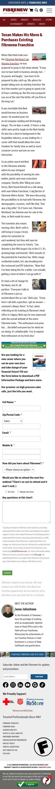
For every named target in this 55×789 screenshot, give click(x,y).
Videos (42, 24)
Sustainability (16, 24)
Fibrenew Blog (9, 726)
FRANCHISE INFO (38, 2)
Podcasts (37, 19)
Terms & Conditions (11, 747)
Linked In (20, 685)
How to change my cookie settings (26, 779)
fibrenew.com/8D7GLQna (23, 710)
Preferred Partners (11, 737)
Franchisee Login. (45, 767)
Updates (31, 24)
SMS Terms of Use (10, 750)
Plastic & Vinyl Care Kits (13, 733)
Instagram (13, 685)
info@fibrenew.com (19, 551)
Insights (24, 19)
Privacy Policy (9, 743)
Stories (49, 19)
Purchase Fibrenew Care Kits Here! (27, 654)
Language (41, 10)
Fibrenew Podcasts (11, 723)
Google (35, 685)
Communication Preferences (15, 740)
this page (37, 554)
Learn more (7, 779)
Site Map (6, 753)
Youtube (28, 685)
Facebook (6, 685)
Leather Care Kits (10, 730)
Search (36, 10)
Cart (31, 10)
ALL (4, 19)
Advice (14, 19)
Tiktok (42, 685)
